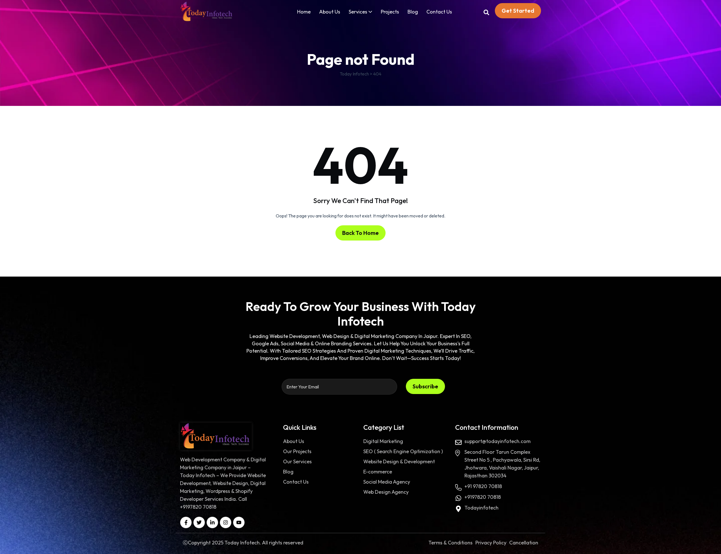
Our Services (297, 461)
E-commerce (377, 471)
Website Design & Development (399, 461)
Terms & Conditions (450, 542)
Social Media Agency (386, 482)
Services (358, 11)
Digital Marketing (383, 441)
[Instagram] (226, 522)
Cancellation (523, 542)
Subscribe (425, 386)
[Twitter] (199, 522)
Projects (390, 11)
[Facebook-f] (186, 522)
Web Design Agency (386, 492)
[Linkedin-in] (212, 522)
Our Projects (297, 451)
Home (304, 11)
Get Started (518, 10)
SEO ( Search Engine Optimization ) (403, 451)
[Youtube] (239, 522)
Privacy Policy (490, 542)
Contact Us (439, 11)
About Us (329, 11)
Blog (413, 11)
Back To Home (360, 232)
